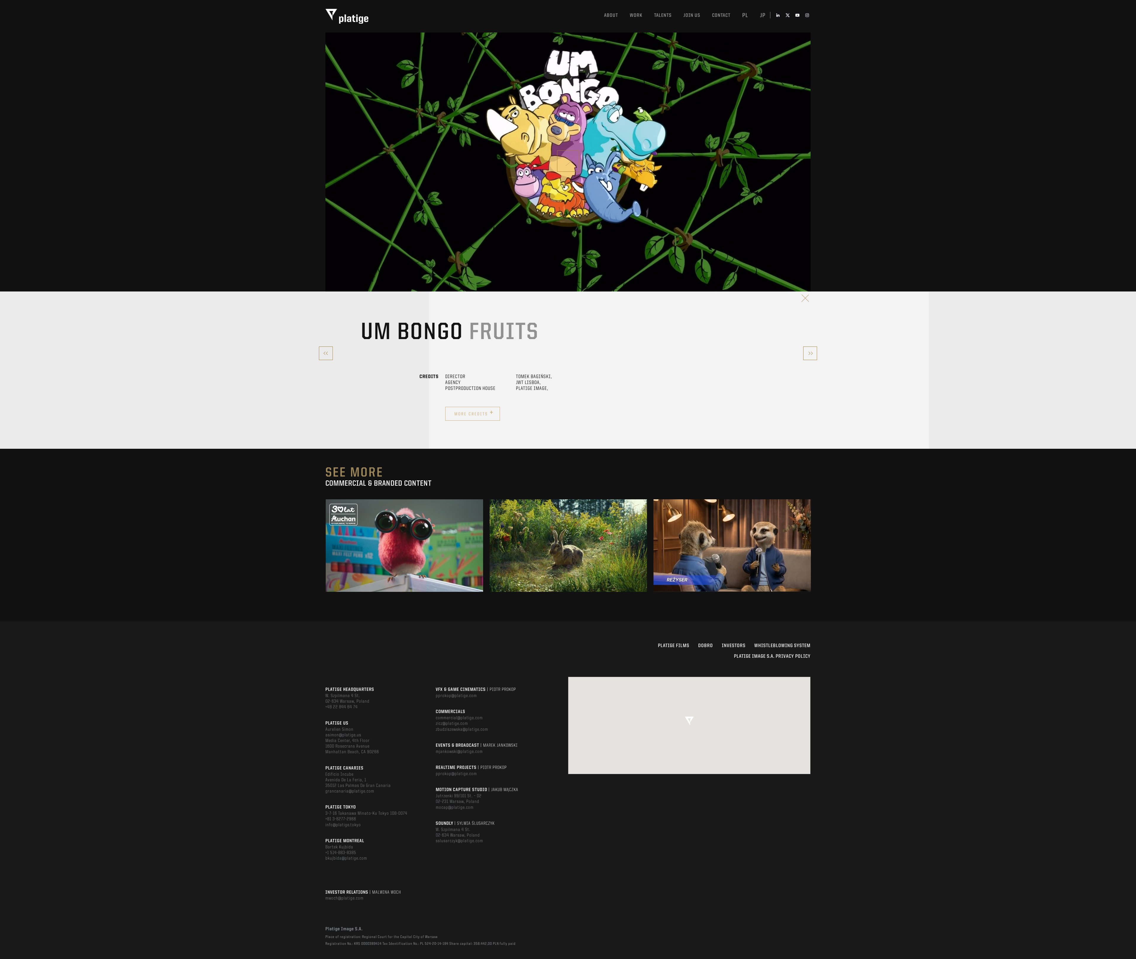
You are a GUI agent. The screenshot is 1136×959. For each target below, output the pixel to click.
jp (763, 16)
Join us (691, 15)
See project (404, 558)
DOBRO (705, 645)
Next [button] (810, 546)
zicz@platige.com (452, 723)
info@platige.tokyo (343, 825)
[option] (404, 545)
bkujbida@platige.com (346, 858)
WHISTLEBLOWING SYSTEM (782, 645)
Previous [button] (326, 546)
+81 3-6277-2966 (340, 819)
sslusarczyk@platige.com (459, 841)
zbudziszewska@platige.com (462, 729)
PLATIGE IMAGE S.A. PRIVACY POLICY (772, 656)
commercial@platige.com (459, 718)
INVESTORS (734, 645)
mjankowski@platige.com (459, 751)
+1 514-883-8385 (340, 853)
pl (745, 16)
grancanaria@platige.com (349, 791)
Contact (721, 15)
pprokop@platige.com (456, 696)
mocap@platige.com (455, 807)
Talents (663, 15)
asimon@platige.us (343, 735)
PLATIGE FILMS (673, 645)
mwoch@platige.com (344, 898)
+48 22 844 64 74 (341, 707)
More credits (474, 413)
